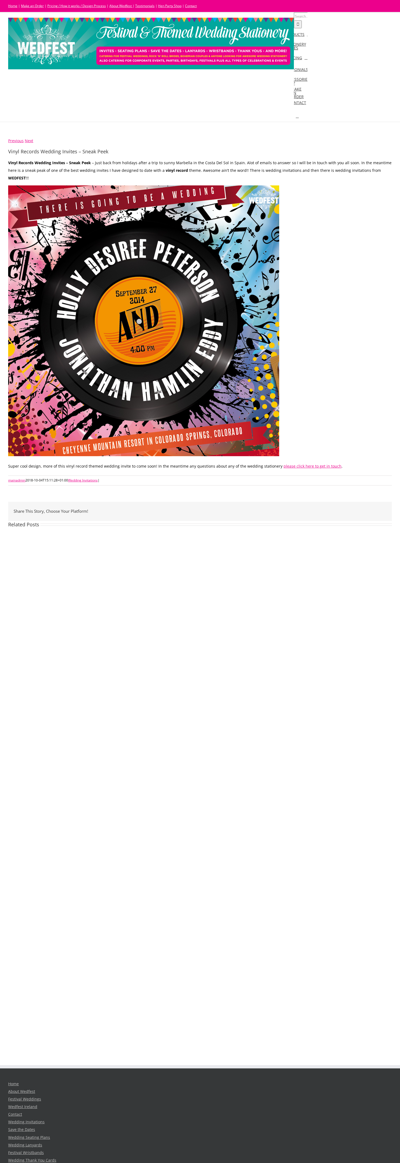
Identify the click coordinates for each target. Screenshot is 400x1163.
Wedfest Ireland (22, 1106)
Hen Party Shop (169, 6)
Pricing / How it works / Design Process (76, 6)
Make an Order (32, 6)
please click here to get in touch (312, 466)
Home (12, 6)
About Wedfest (121, 6)
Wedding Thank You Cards (32, 1160)
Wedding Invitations (83, 480)
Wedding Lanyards (25, 1145)
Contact (191, 6)
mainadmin (16, 480)
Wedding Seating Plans (29, 1137)
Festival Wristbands (26, 1152)
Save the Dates (21, 1129)
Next (29, 140)
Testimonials (145, 6)
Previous (16, 140)
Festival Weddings (24, 1099)
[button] (297, 116)
